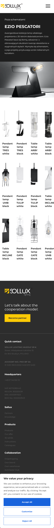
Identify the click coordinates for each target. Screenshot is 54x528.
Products (9, 430)
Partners (9, 413)
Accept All (27, 502)
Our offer (9, 434)
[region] (27, 501)
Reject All (27, 521)
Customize (27, 511)
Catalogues (10, 445)
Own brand (10, 462)
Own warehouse (12, 466)
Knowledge (10, 417)
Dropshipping (11, 459)
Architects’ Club (12, 470)
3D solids (9, 438)
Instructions (10, 441)
